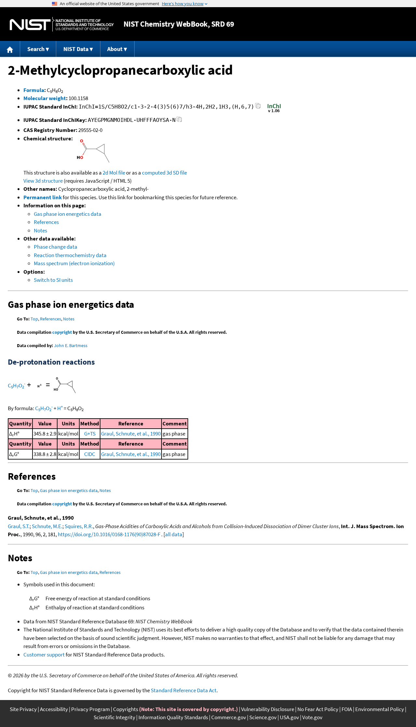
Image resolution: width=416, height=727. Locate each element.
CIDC (89, 454)
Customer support (44, 654)
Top (34, 319)
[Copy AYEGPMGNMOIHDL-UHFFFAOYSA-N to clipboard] (179, 121)
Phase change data (55, 246)
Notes (40, 230)
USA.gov (289, 717)
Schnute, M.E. (47, 526)
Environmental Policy (379, 709)
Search (36, 49)
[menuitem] (10, 49)
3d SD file (176, 172)
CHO (16, 385)
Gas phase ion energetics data (67, 213)
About (115, 49)
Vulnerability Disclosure (267, 709)
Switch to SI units (53, 279)
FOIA (347, 709)
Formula (33, 90)
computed (153, 172)
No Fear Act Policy (317, 709)
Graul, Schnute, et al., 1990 (131, 433)
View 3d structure (43, 180)
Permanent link (42, 197)
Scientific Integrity (114, 717)
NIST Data (75, 49)
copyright (62, 332)
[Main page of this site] (10, 49)
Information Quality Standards (173, 717)
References (46, 222)
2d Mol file (114, 172)
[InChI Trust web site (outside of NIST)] (274, 111)
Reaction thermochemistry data (70, 255)
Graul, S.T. (19, 526)
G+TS (90, 433)
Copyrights (125, 709)
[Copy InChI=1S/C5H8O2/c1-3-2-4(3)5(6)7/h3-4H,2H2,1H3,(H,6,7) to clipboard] (258, 108)
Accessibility (54, 709)
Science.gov (263, 717)
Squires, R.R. (79, 526)
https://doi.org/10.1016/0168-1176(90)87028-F (109, 534)
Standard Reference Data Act (183, 690)
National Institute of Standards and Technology (62, 24)
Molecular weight (44, 98)
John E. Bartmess (70, 345)
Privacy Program (90, 709)
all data (173, 534)
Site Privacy (23, 709)
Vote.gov (312, 717)
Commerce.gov (228, 717)
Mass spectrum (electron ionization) (74, 263)
